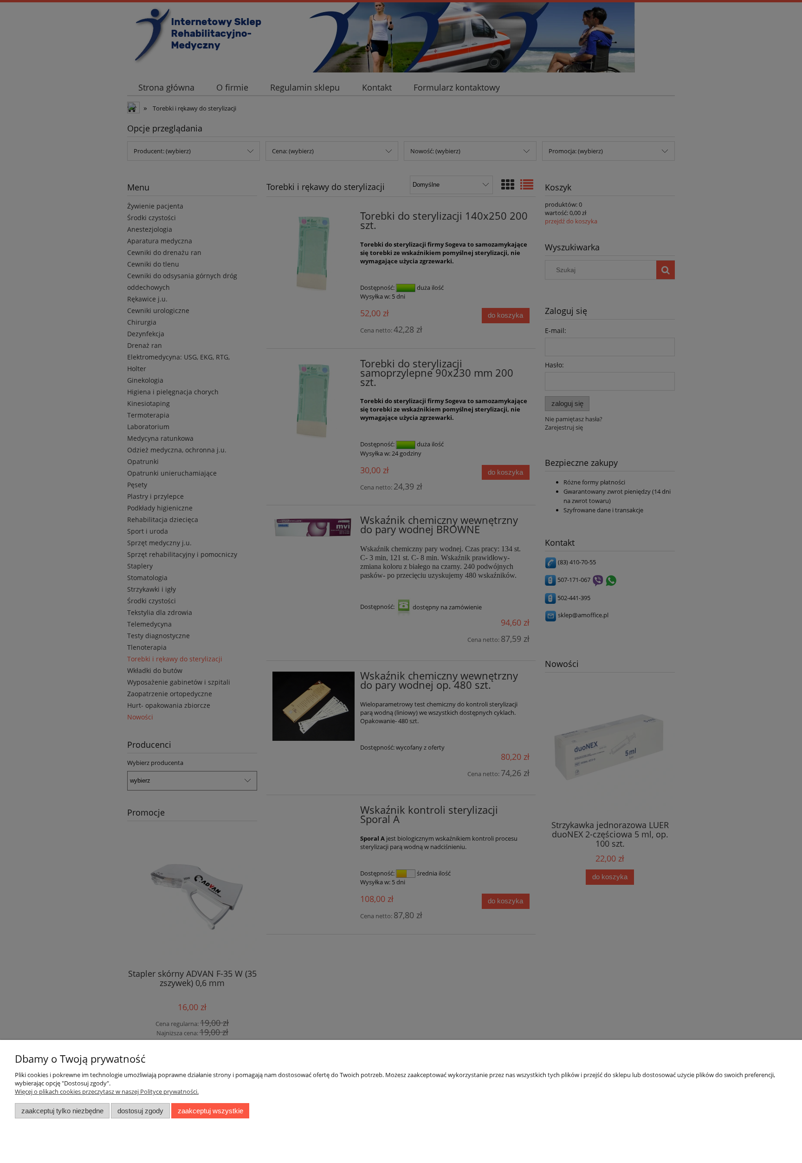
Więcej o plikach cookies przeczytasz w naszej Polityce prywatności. (107, 1091)
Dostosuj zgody (140, 1111)
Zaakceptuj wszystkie (210, 1111)
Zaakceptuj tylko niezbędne (62, 1111)
